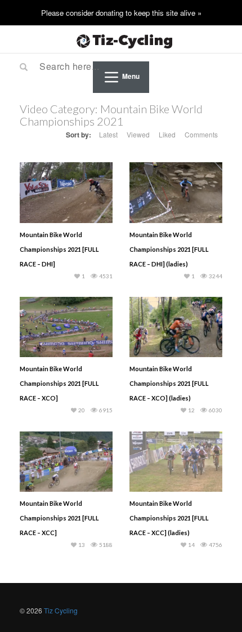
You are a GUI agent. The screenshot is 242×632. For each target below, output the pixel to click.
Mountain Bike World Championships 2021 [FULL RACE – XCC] (59, 518)
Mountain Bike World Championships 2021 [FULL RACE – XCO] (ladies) (169, 383)
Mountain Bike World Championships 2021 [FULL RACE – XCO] (59, 383)
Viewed (138, 134)
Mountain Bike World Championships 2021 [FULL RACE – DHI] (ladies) (169, 249)
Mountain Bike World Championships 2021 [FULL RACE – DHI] (59, 249)
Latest (108, 134)
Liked (167, 134)
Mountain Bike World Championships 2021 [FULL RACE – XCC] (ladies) (169, 518)
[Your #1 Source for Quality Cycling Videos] (121, 39)
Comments (201, 134)
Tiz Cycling (61, 610)
